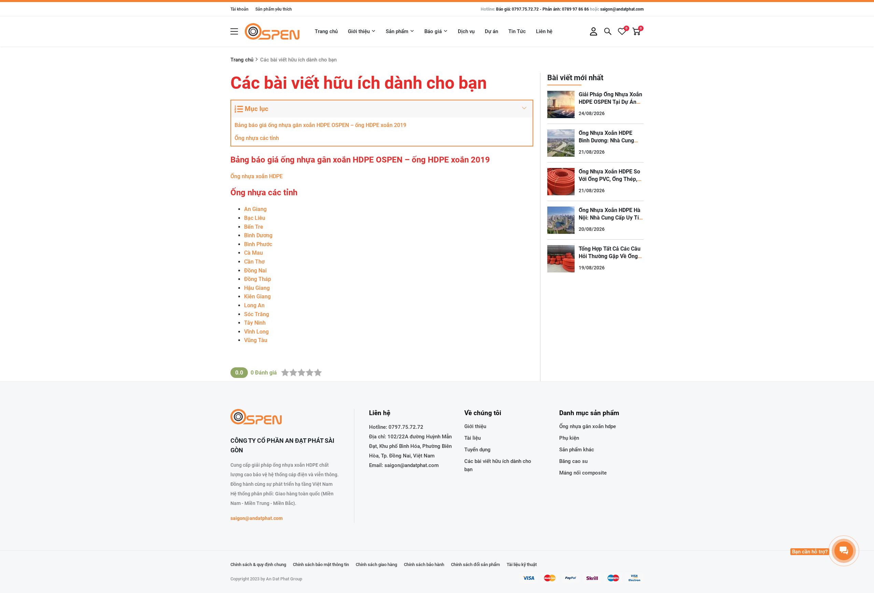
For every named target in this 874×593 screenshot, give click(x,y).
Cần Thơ (254, 261)
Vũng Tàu (255, 340)
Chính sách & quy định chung (258, 564)
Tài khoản (239, 9)
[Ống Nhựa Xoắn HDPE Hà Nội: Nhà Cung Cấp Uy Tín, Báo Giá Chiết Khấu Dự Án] (561, 220)
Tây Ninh (255, 323)
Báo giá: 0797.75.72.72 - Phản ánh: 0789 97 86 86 (542, 9)
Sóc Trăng (256, 314)
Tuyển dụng (477, 450)
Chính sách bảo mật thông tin (321, 564)
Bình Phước (258, 244)
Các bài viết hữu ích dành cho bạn (497, 465)
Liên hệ (544, 31)
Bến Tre (253, 227)
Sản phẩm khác (576, 450)
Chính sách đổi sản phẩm (475, 564)
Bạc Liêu (254, 218)
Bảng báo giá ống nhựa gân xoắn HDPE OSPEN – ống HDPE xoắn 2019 (320, 125)
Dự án (491, 31)
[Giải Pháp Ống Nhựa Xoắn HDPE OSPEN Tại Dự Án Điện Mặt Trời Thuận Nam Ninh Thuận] (561, 104)
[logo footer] (284, 417)
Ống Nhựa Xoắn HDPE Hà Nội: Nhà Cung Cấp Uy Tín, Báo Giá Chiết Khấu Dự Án (611, 217)
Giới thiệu (359, 31)
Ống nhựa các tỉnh (257, 138)
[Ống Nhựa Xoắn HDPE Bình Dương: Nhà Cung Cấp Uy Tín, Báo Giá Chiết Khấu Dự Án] (561, 143)
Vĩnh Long (256, 331)
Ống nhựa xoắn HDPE (256, 176)
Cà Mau (253, 253)
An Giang (255, 209)
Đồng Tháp (257, 279)
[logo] (272, 31)
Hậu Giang (257, 288)
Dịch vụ (466, 31)
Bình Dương (258, 235)
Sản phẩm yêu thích (273, 9)
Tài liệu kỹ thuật (522, 564)
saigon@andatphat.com (622, 9)
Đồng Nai (255, 270)
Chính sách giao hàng (376, 564)
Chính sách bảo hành (424, 564)
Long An (254, 305)
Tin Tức (517, 31)
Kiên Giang (257, 296)
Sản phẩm (397, 31)
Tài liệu (472, 438)
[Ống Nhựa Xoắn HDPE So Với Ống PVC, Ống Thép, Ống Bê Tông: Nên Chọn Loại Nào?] (561, 181)
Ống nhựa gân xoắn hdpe (587, 426)
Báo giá (433, 31)
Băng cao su (573, 461)
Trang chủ (326, 31)
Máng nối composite (583, 473)
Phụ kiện (569, 438)
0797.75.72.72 (406, 427)
